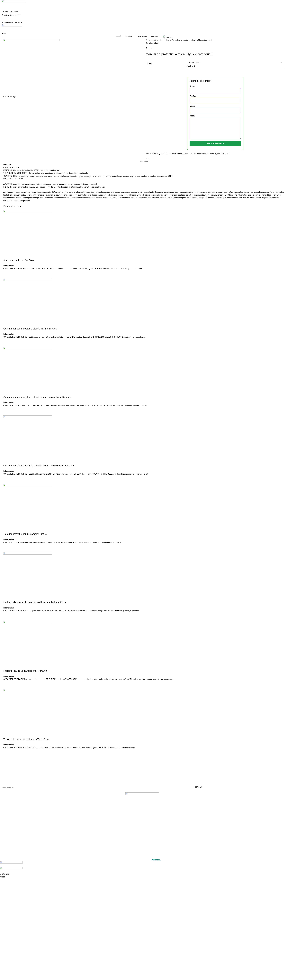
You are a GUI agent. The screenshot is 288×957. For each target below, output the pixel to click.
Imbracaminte (164, 40)
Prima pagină (151, 40)
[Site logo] (14, 4)
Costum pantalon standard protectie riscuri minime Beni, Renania (38, 465)
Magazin (142, 827)
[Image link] (142, 798)
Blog (142, 843)
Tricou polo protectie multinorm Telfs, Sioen (26, 739)
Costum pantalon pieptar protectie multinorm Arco (30, 328)
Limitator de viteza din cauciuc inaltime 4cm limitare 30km (34, 602)
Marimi (149, 64)
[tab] (144, 162)
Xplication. (156, 860)
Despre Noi (142, 832)
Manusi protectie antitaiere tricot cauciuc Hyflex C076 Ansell (206, 154)
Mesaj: (192, 116)
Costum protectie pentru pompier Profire (25, 534)
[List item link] (142, 812)
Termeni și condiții (142, 851)
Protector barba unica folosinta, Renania (25, 670)
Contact (142, 838)
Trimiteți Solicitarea (215, 143)
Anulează (191, 66)
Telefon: (193, 96)
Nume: (192, 86)
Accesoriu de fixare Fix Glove (19, 260)
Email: (192, 106)
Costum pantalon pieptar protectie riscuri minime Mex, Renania (37, 397)
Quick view (6, 276)
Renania (149, 48)
